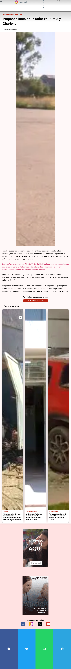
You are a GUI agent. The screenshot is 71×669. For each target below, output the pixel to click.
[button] (9, 649)
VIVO (58, 1)
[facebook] (23, 624)
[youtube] (48, 624)
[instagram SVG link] (43, 3)
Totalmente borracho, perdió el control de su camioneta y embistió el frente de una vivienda (57, 516)
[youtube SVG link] (43, 7)
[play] (20, 317)
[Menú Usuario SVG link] (1, 1)
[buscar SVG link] (44, 10)
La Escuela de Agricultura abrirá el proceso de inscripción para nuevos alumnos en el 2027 (34, 516)
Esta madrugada (53, 511)
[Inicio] (21, 2)
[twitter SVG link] (43, 5)
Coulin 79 (6, 511)
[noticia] (12, 409)
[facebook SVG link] (43, 1)
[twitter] (40, 624)
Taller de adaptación (31, 511)
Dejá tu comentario (35, 301)
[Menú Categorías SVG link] (29, 1)
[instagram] (31, 624)
